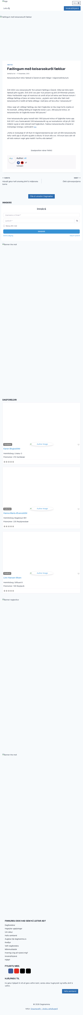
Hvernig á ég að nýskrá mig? (16, 953)
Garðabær (7, 444)
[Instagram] (28, 971)
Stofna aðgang (8, 235)
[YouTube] (22, 162)
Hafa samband (11, 935)
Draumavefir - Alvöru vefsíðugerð (44, 1009)
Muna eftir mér (11, 226)
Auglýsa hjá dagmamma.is (15, 939)
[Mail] (22, 971)
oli (14, 73)
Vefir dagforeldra (12, 946)
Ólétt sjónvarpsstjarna (72, 179)
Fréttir (10, 65)
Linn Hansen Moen (12, 577)
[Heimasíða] (26, 162)
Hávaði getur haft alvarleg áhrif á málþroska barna (20, 181)
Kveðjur (8, 942)
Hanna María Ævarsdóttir (15, 513)
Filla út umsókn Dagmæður (41, 196)
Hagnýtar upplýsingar (13, 929)
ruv (35, 127)
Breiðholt (7, 573)
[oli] (41, 573)
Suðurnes (7, 509)
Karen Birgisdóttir (11, 448)
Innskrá (41, 231)
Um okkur (9, 932)
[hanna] (41, 508)
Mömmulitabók (11, 949)
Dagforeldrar (10, 925)
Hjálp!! (7, 960)
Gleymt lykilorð (75, 235)
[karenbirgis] (41, 444)
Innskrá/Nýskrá (72, 8)
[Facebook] (18, 162)
